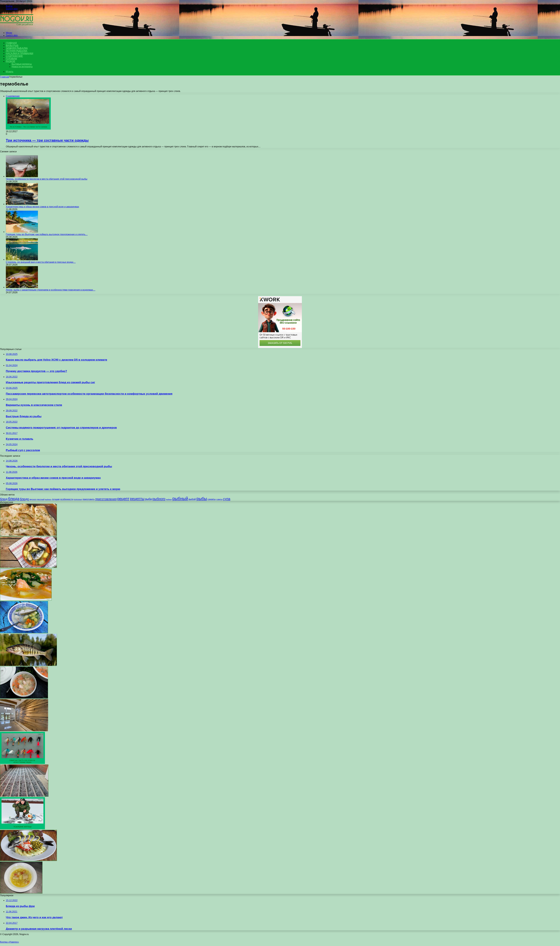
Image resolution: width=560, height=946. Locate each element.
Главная (4, 77)
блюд (3, 499)
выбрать (48, 499)
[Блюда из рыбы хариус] (28, 860)
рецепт (123, 499)
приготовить (89, 499)
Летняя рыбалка (16, 51)
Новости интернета (22, 66)
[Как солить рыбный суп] (28, 567)
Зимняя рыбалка (17, 48)
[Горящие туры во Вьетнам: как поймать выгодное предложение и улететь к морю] (22, 232)
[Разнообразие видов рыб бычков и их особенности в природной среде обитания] (28, 665)
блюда (13, 498)
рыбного (158, 499)
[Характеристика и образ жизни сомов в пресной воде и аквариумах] (22, 204)
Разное (10, 61)
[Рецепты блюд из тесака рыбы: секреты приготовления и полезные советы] (28, 535)
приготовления (106, 499)
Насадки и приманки (19, 53)
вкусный (40, 499)
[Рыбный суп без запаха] (24, 698)
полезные (78, 499)
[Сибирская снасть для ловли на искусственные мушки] (22, 763)
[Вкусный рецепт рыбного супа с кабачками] (21, 893)
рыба (148, 499)
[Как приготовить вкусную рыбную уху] (26, 599)
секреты (212, 499)
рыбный (180, 498)
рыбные (169, 499)
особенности (66, 499)
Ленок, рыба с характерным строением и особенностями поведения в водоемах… (50, 290)
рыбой (192, 499)
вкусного (33, 499)
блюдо (24, 499)
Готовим (11, 58)
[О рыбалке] (16, 28)
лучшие (56, 499)
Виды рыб (12, 45)
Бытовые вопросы (22, 64)
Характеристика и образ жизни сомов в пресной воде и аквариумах (42, 206)
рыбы (201, 498)
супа (226, 499)
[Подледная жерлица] (22, 828)
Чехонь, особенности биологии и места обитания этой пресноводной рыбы (46, 179)
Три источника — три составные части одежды (47, 140)
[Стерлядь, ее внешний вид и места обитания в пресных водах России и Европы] (22, 259)
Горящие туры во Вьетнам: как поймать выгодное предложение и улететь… (47, 234)
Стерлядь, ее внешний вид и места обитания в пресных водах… (41, 262)
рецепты (137, 499)
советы (219, 499)
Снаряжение (14, 56)
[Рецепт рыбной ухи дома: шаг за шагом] (24, 632)
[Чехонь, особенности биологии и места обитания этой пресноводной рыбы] (22, 176)
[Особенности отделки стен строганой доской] (24, 730)
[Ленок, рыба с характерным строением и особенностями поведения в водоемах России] (22, 287)
